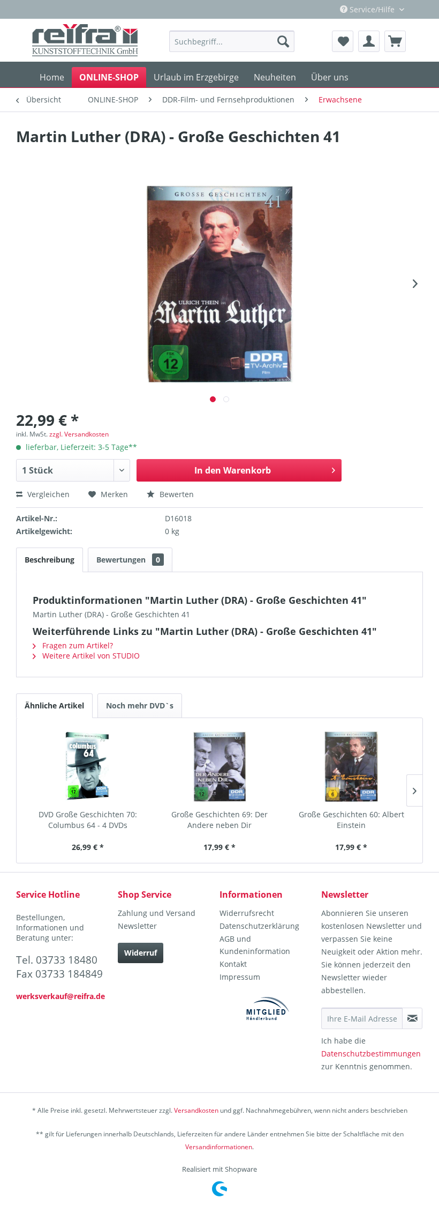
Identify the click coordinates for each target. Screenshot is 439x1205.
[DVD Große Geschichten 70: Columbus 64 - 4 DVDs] (87, 766)
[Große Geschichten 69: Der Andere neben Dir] (219, 766)
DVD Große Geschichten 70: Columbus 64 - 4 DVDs (88, 819)
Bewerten (175, 494)
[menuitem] (231, 41)
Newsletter (137, 926)
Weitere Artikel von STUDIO (90, 655)
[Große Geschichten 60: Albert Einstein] (351, 766)
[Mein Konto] (369, 41)
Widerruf (140, 953)
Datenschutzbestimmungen (371, 1053)
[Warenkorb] (395, 41)
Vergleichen (47, 494)
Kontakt (233, 964)
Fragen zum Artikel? (76, 645)
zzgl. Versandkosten (79, 434)
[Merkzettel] (342, 41)
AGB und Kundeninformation (255, 945)
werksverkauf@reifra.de (60, 996)
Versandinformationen (218, 1146)
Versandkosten (196, 1110)
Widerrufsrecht (247, 913)
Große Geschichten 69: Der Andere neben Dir (219, 819)
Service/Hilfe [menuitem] (372, 9)
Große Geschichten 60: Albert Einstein (351, 819)
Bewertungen (128, 560)
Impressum (240, 977)
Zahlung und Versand (156, 913)
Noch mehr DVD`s (139, 705)
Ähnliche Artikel (54, 705)
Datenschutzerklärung (259, 926)
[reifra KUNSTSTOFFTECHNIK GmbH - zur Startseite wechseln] (85, 40)
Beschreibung (49, 560)
